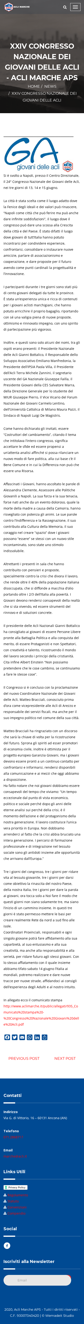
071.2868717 (13, 1137)
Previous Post (23, 1058)
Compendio (16, 1213)
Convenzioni (17, 1207)
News (50, 86)
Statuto (13, 1201)
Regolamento (17, 1195)
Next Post (65, 1058)
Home (34, 86)
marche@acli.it (15, 1156)
